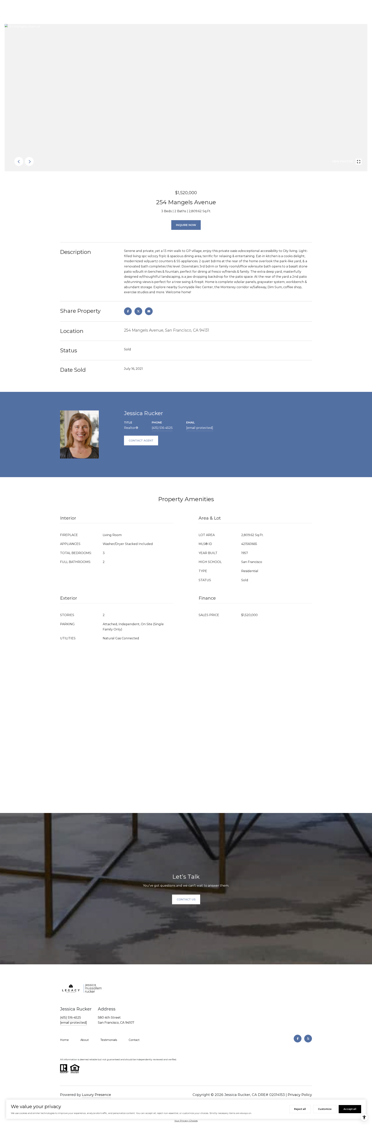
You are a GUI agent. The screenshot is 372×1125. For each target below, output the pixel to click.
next (29, 161)
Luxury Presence (96, 1095)
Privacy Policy (300, 1095)
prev (18, 161)
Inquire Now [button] (186, 225)
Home (64, 1040)
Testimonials (108, 1040)
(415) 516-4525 (162, 428)
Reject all (300, 1109)
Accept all (350, 1109)
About (84, 1040)
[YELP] (308, 1038)
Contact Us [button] (186, 899)
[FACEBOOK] (297, 1038)
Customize (325, 1109)
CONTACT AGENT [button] (141, 440)
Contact (134, 1040)
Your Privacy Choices (186, 1120)
